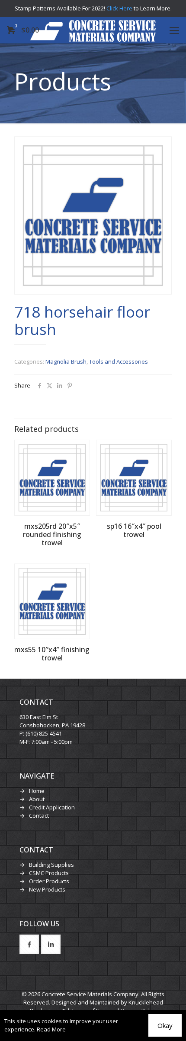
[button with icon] (29, 944)
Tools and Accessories (118, 361)
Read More (51, 1029)
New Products (47, 889)
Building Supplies (51, 865)
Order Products (49, 881)
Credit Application (52, 807)
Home (37, 791)
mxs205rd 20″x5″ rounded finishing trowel (52, 534)
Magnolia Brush (66, 361)
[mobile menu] (174, 30)
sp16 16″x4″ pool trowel (134, 530)
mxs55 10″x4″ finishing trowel (52, 654)
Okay (165, 1025)
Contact (39, 815)
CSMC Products (49, 873)
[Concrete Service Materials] (93, 30)
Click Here (119, 8)
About (37, 799)
